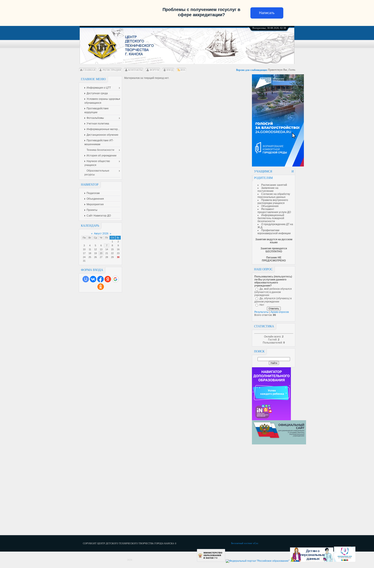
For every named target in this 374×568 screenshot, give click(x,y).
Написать (266, 13)
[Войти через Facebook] (100, 279)
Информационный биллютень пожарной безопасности (271, 218)
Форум (154, 70)
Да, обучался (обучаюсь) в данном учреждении (273, 300)
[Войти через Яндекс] (108, 279)
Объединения (270, 206)
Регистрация (112, 70)
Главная (89, 70)
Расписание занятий (274, 184)
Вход (169, 70)
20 (101, 253)
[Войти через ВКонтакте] (93, 279)
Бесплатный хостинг (241, 543)
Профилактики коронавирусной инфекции (274, 232)
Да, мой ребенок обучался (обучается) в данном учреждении (273, 292)
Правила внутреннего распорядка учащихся (273, 202)
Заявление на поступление (268, 189)
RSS (183, 70)
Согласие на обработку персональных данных (274, 196)
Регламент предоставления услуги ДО (274, 211)
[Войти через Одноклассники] (100, 286)
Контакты (135, 70)
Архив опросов (280, 311)
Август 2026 (101, 233)
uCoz (255, 543)
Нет (262, 304)
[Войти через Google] (115, 279)
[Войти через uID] (85, 279)
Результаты (261, 311)
